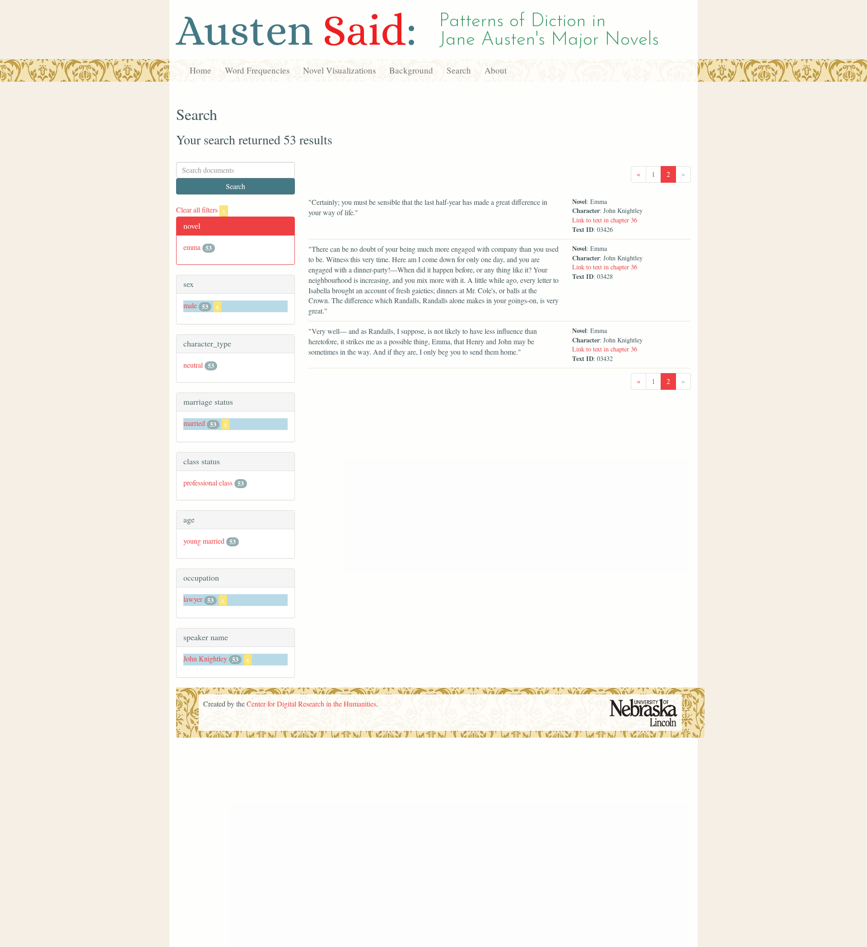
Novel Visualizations (339, 70)
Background (411, 70)
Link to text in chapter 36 (604, 220)
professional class (208, 482)
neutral (193, 365)
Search (459, 70)
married (194, 423)
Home (200, 70)
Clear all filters (200, 209)
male (190, 305)
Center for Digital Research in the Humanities (311, 703)
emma (191, 247)
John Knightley (205, 658)
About (496, 70)
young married (203, 540)
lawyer (192, 599)
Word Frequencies (257, 70)
